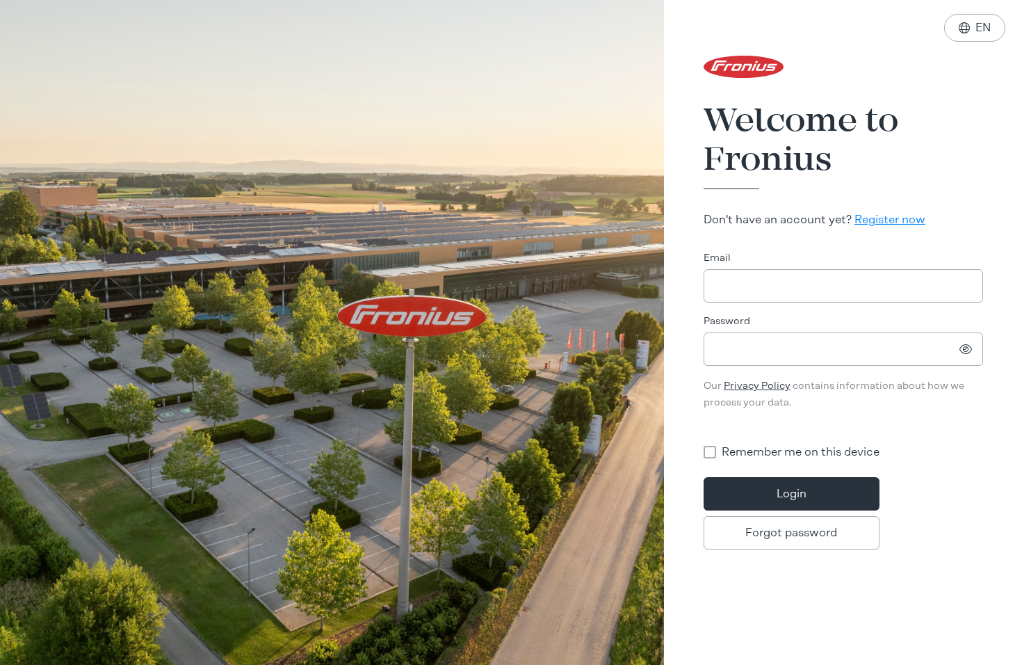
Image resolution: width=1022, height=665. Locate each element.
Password (727, 321)
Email (717, 258)
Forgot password (791, 532)
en (975, 27)
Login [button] (791, 493)
